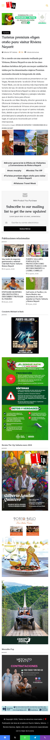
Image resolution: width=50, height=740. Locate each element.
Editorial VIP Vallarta (10, 52)
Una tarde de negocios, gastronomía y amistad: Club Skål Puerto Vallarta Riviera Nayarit (12, 262)
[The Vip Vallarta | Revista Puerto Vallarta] (11, 5)
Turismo (6, 33)
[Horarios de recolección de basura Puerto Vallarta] (25, 19)
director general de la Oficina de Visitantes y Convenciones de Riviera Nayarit (25, 164)
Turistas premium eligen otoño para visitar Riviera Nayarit (25, 177)
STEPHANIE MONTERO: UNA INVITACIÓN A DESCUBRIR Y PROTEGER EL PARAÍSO (12, 295)
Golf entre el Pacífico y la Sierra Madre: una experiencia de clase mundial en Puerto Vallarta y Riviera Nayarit (37, 296)
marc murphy (14, 170)
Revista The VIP (34, 170)
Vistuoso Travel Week (25, 183)
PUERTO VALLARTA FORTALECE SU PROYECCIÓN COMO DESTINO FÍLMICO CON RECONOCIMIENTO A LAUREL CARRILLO (36, 265)
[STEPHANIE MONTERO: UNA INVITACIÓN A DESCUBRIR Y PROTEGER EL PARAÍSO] (13, 283)
